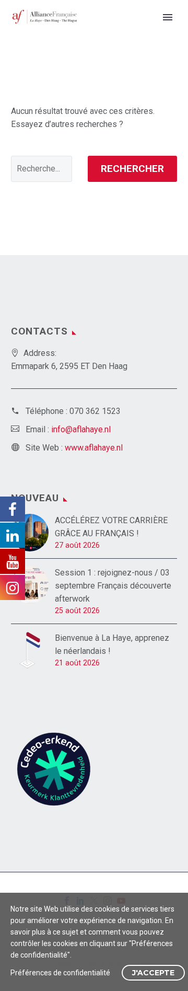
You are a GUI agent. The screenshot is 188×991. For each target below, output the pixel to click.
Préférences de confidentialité (60, 973)
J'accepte (153, 972)
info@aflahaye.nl (81, 429)
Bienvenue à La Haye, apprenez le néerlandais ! (112, 644)
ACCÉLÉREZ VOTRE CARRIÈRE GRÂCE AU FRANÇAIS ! (111, 526)
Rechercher (132, 169)
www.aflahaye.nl (94, 448)
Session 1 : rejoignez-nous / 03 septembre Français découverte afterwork (113, 586)
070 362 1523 (95, 411)
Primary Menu (167, 17)
